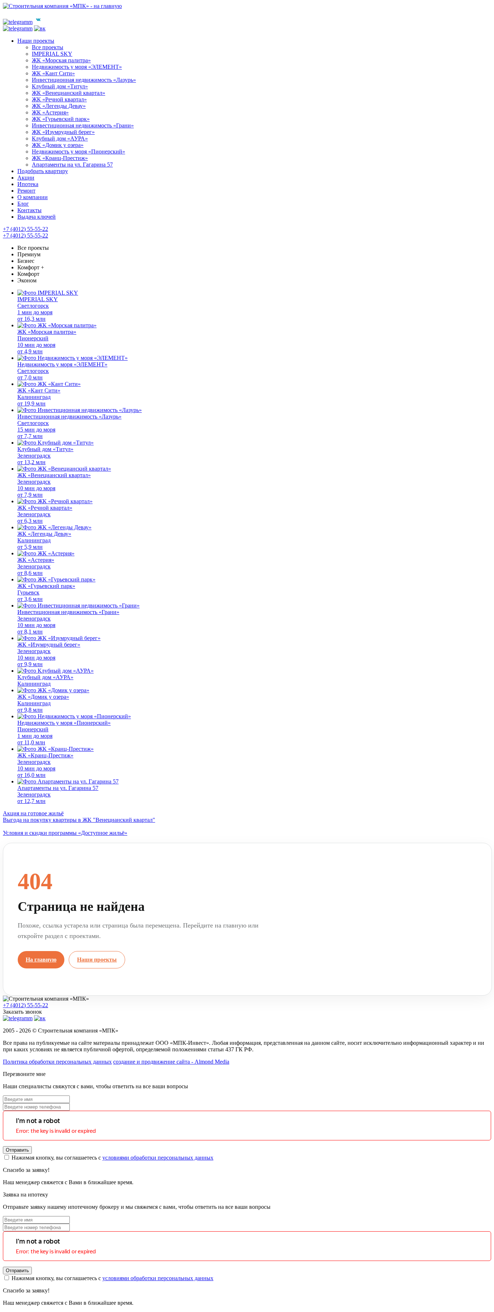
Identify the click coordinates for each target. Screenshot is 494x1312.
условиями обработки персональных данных (157, 1158)
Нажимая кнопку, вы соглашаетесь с (111, 1158)
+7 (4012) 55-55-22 (25, 229)
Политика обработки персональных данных (57, 1062)
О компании (32, 197)
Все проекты (33, 248)
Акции (25, 177)
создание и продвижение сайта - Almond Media (171, 1062)
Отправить (17, 1150)
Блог (23, 204)
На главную (41, 959)
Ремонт (26, 191)
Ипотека (27, 184)
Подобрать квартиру (42, 171)
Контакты (29, 210)
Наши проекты (35, 41)
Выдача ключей (36, 217)
